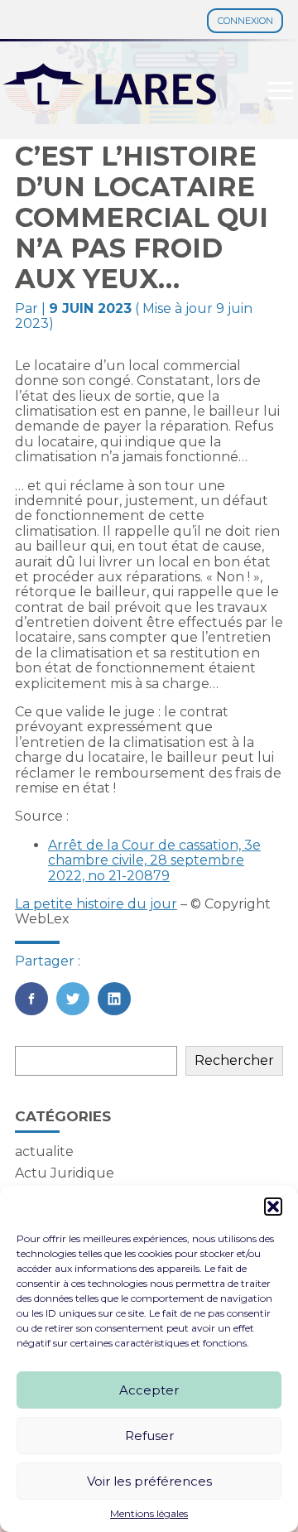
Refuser (149, 1435)
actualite (44, 1151)
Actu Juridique (64, 1173)
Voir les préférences (149, 1481)
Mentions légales (149, 1514)
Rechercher (234, 1060)
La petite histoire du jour (96, 904)
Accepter (149, 1390)
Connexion (245, 20)
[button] (273, 1206)
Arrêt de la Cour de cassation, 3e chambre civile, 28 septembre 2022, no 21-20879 (154, 860)
